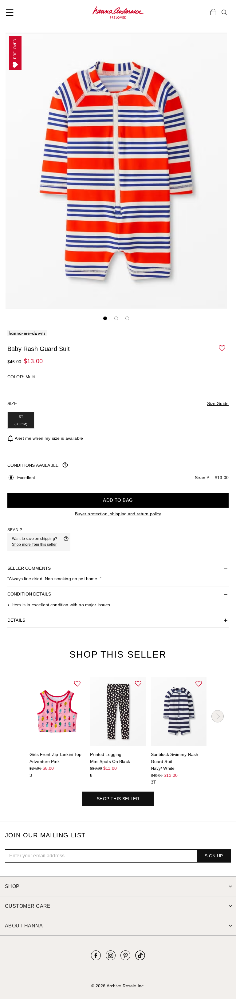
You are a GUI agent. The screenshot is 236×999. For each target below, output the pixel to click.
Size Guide (218, 403)
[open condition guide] (65, 465)
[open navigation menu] (10, 12)
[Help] (66, 542)
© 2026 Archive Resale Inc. (118, 985)
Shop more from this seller (34, 544)
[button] (222, 348)
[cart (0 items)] (213, 12)
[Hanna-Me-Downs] (118, 13)
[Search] (224, 12)
